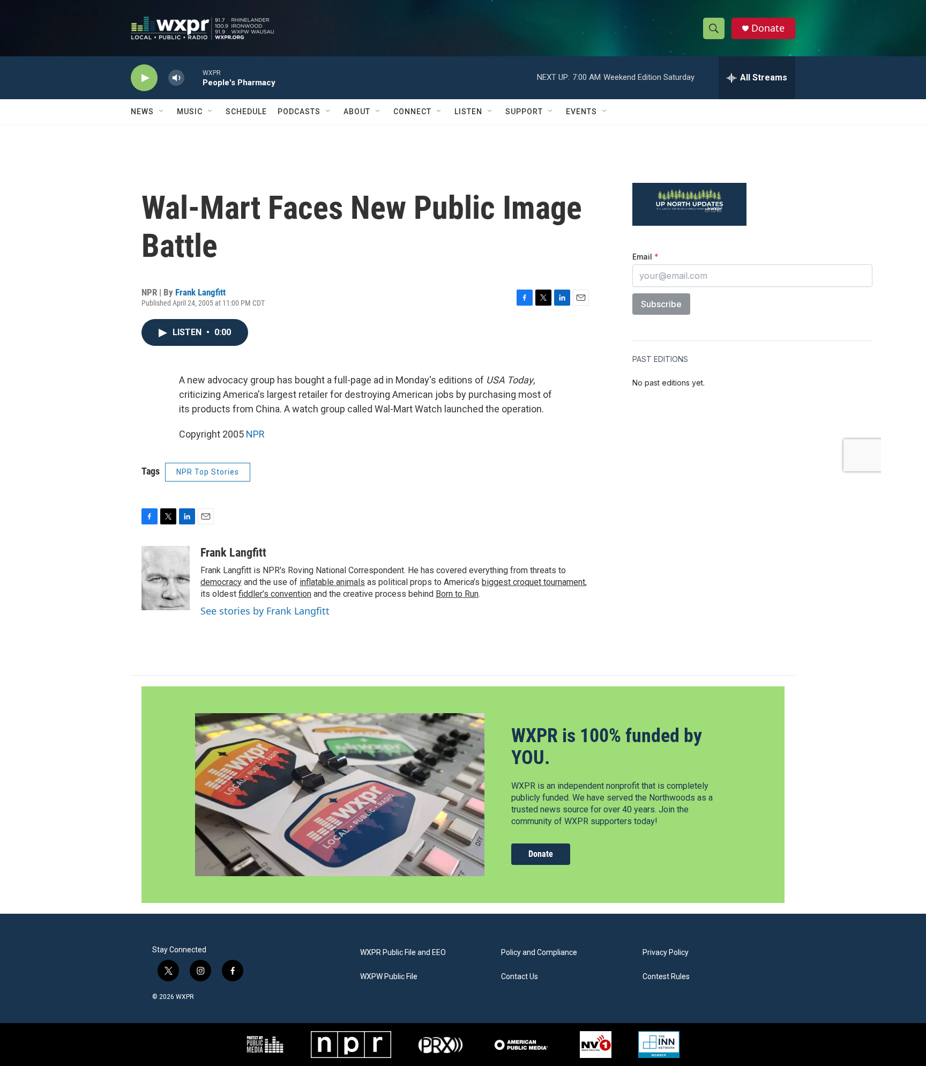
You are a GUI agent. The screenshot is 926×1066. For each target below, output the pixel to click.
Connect (412, 111)
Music (190, 111)
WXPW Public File (388, 977)
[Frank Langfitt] (165, 578)
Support (524, 111)
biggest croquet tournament (533, 582)
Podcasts (299, 111)
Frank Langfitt (200, 292)
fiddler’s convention (274, 594)
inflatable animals (332, 582)
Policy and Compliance (539, 953)
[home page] (202, 28)
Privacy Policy (666, 953)
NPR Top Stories (207, 472)
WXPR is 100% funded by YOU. (606, 746)
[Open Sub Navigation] (162, 111)
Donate (768, 28)
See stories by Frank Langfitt (265, 610)
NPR (255, 434)
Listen (468, 111)
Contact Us (519, 977)
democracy (221, 582)
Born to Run (457, 594)
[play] (144, 78)
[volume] (176, 78)
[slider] (193, 77)
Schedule (246, 111)
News (142, 111)
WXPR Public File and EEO (403, 953)
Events (581, 111)
